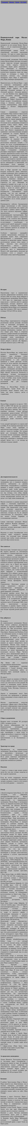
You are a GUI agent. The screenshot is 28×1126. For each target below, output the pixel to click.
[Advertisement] (14, 21)
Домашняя (4, 2)
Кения (17, 2)
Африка (11, 2)
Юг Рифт (23, 2)
